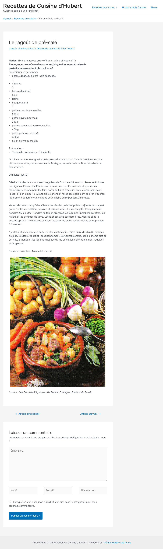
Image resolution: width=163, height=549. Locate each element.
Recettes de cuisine (103, 7)
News (154, 7)
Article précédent (27, 413)
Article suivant (90, 413)
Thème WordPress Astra (117, 542)
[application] (115, 7)
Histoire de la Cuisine (134, 7)
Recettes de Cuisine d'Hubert (42, 5)
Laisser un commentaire (22, 48)
